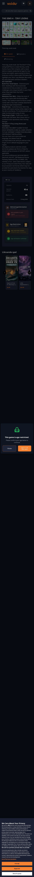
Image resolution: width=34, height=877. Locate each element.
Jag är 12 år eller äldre (24, 448)
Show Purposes (17, 873)
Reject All (17, 868)
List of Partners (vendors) (9, 859)
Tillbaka (9, 448)
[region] (17, 847)
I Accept (17, 863)
